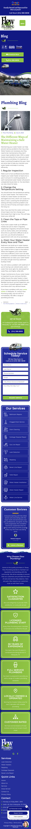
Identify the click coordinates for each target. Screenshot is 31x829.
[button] (22, 23)
